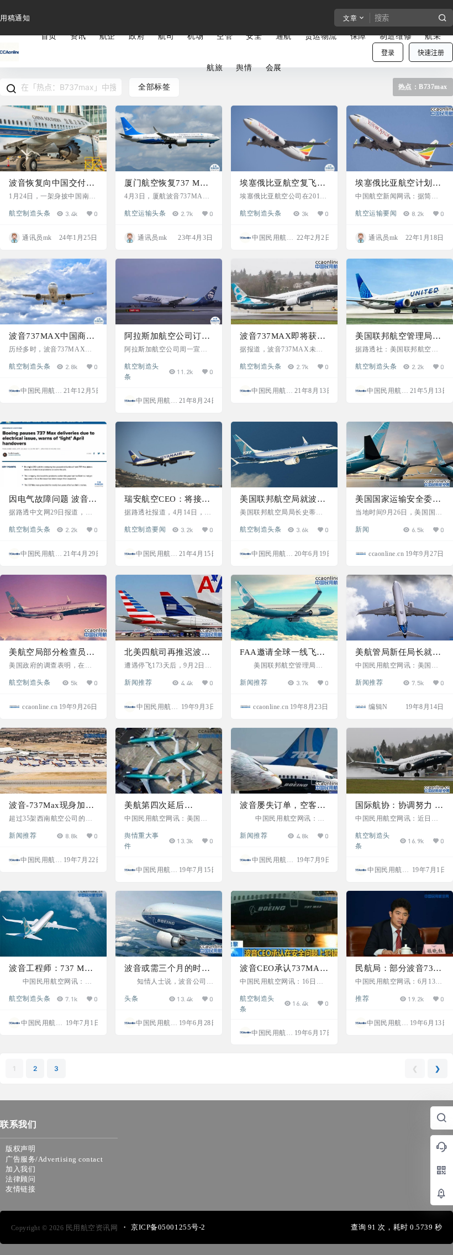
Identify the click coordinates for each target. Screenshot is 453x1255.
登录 (387, 53)
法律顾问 (20, 1179)
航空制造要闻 (145, 529)
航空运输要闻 (376, 212)
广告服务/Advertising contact (54, 1159)
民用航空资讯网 (91, 1228)
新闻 (362, 529)
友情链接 (20, 1189)
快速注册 (431, 53)
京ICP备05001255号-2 (168, 1227)
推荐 (362, 998)
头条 (131, 998)
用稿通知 (15, 18)
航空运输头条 (145, 212)
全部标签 (154, 87)
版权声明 (20, 1148)
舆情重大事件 (141, 835)
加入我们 (20, 1169)
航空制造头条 (29, 212)
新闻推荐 (138, 682)
